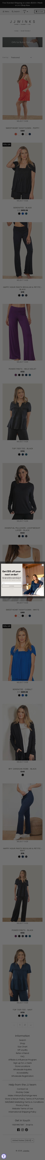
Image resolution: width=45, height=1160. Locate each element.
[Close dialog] (43, 565)
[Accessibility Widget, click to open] (3, 1156)
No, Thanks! (12, 588)
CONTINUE (11, 586)
